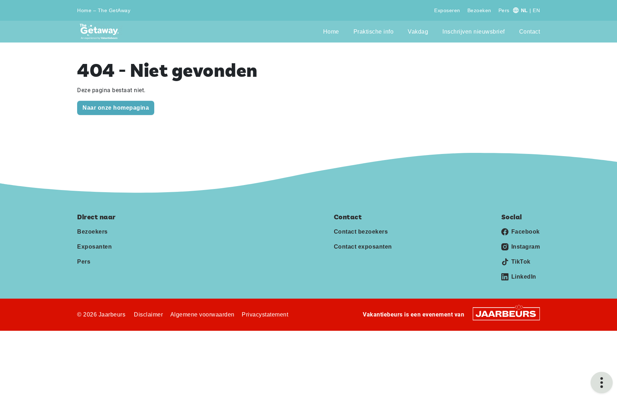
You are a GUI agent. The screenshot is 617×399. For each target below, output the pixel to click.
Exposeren (447, 10)
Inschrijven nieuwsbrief (473, 32)
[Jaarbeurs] (506, 313)
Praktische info (373, 32)
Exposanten (94, 247)
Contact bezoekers (361, 232)
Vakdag (418, 32)
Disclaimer (148, 314)
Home (331, 32)
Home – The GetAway (103, 10)
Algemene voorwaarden (202, 314)
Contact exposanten (363, 247)
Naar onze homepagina (115, 108)
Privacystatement (265, 314)
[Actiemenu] (602, 382)
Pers (504, 10)
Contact (529, 32)
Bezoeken (479, 10)
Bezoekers (92, 232)
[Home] (101, 32)
